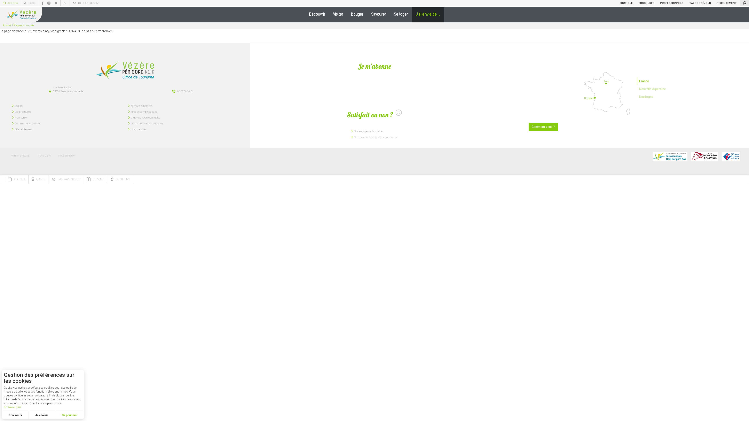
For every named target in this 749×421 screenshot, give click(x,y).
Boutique (626, 2)
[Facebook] (42, 3)
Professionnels (671, 2)
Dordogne (646, 97)
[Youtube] (55, 3)
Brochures (646, 2)
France (644, 81)
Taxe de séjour (700, 2)
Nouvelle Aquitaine (652, 89)
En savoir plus (12, 407)
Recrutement (727, 2)
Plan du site (44, 155)
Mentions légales (20, 155)
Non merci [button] (15, 415)
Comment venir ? (543, 127)
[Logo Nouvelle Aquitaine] (704, 156)
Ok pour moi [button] (69, 415)
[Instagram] (48, 3)
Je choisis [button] (42, 415)
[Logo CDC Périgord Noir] (670, 156)
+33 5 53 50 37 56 (88, 2)
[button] (317, 14)
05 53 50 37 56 (185, 91)
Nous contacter (66, 155)
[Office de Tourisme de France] (731, 156)
